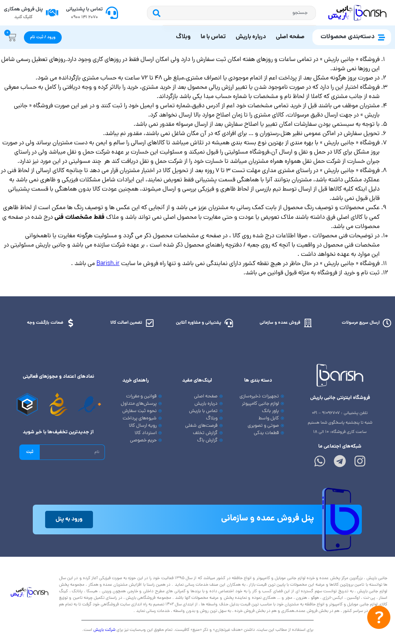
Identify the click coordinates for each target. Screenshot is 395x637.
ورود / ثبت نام (43, 37)
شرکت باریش (104, 630)
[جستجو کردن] (155, 13)
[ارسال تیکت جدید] (378, 619)
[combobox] (239, 13)
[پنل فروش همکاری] (52, 13)
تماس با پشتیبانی (84, 9)
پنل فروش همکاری (23, 9)
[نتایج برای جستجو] (239, 25)
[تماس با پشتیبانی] (112, 13)
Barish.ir (108, 264)
